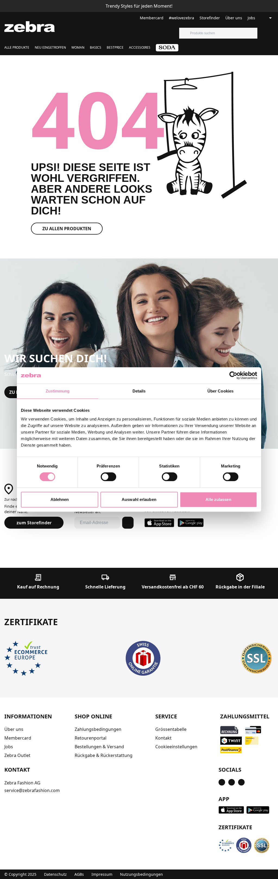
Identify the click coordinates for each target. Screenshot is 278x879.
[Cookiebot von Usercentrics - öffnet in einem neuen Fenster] (233, 375)
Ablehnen (59, 499)
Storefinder (210, 17)
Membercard (151, 17)
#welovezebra (181, 17)
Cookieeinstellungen (176, 747)
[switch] (108, 476)
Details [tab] (139, 391)
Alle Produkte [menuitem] (16, 47)
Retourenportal (90, 738)
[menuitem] (167, 49)
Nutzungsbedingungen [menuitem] (141, 874)
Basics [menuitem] (95, 47)
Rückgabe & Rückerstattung (103, 755)
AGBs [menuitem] (79, 874)
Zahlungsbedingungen (98, 729)
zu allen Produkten (66, 229)
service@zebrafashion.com (32, 790)
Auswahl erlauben (139, 499)
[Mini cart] (273, 33)
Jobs (251, 17)
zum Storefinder (34, 523)
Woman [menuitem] (77, 47)
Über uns (233, 17)
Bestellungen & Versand (99, 747)
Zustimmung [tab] (58, 391)
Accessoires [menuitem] (139, 47)
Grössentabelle (171, 729)
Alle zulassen (218, 499)
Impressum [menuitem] (101, 874)
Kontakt (163, 738)
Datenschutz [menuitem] (55, 874)
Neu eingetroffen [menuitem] (50, 47)
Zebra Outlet (17, 755)
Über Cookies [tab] (220, 391)
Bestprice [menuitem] (115, 47)
